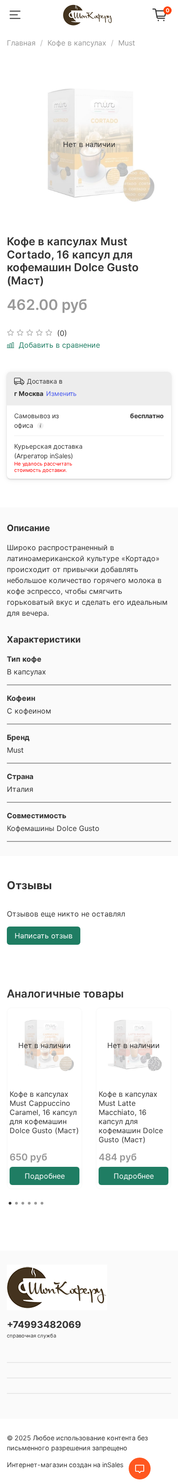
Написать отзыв (44, 935)
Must (126, 42)
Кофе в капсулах (76, 42)
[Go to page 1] (10, 1203)
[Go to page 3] (22, 1203)
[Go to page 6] (42, 1203)
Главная (21, 42)
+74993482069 (44, 1324)
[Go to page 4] (29, 1203)
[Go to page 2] (16, 1203)
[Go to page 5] (35, 1203)
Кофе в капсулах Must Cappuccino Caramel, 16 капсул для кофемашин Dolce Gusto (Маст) (44, 1112)
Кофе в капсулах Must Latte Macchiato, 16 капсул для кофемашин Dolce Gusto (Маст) (131, 1116)
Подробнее (45, 1175)
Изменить (61, 393)
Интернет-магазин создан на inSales (65, 1465)
